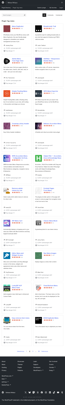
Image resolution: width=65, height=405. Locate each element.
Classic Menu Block (50, 221)
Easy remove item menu (20, 318)
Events (51, 364)
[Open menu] (62, 2)
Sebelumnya (20, 351)
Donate (52, 367)
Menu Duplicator (18, 26)
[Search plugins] (24, 15)
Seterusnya (44, 351)
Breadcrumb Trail (50, 26)
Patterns (20, 370)
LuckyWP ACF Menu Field (17, 286)
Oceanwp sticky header (20, 123)
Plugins (20, 367)
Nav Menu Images (50, 253)
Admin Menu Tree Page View (17, 60)
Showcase (21, 361)
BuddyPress (6, 385)
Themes (20, 364)
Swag (51, 370)
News (3, 364)
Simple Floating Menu (19, 91)
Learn (35, 361)
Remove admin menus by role (17, 189)
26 (39, 351)
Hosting (4, 367)
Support (35, 364)
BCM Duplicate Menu (51, 318)
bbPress (5, 382)
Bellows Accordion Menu (52, 123)
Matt (4, 379)
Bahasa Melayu (10, 392)
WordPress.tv (38, 370)
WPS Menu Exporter (51, 91)
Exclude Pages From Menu (49, 189)
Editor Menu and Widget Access (18, 254)
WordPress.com (7, 376)
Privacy (4, 370)
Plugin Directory (6, 7)
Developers (36, 367)
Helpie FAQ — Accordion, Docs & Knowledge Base (53, 157)
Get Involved (53, 361)
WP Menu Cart (17, 221)
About (3, 361)
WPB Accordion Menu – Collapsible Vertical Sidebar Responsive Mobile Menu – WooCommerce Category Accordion (19, 157)
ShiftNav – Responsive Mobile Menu (52, 60)
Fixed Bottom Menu (51, 285)
